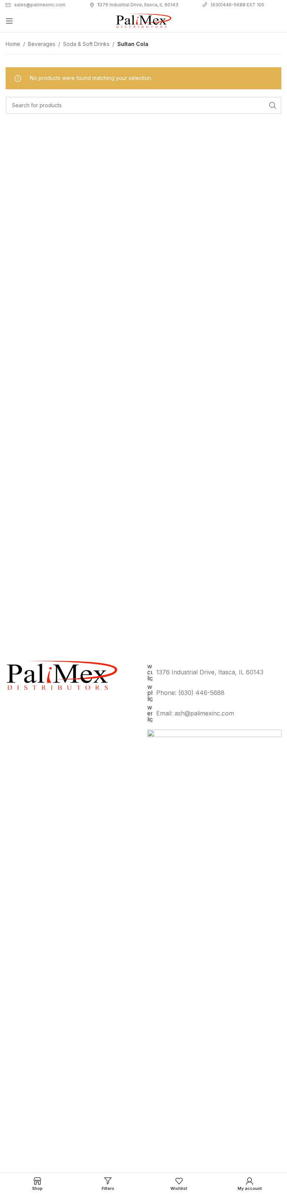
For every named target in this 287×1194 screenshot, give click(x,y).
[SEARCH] (272, 105)
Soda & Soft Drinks (86, 44)
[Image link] (214, 1009)
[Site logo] (143, 20)
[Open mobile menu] (9, 20)
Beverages (41, 44)
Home (13, 44)
